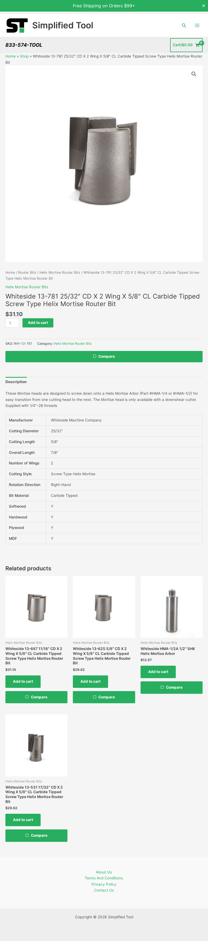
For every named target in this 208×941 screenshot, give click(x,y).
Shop (24, 56)
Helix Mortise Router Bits (60, 272)
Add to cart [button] (23, 681)
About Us (104, 872)
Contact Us (104, 890)
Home (10, 56)
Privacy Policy (104, 884)
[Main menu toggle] (197, 25)
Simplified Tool (62, 25)
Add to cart (38, 322)
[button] (184, 25)
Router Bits (27, 272)
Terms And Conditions (104, 878)
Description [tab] (16, 382)
